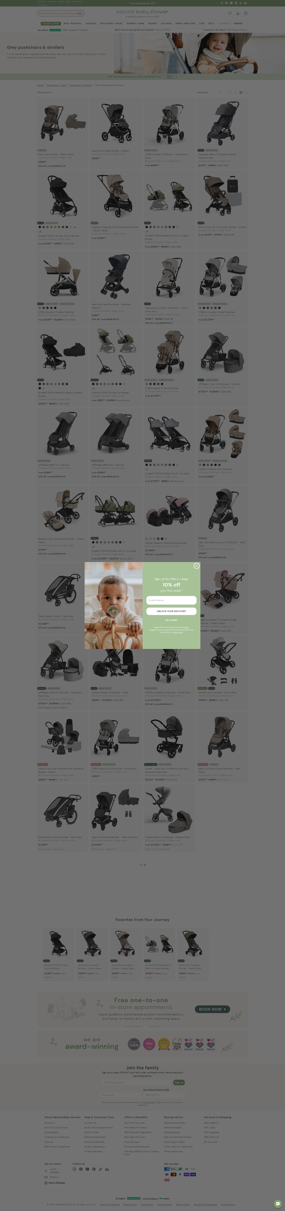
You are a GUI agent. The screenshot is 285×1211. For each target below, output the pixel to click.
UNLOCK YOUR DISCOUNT (171, 611)
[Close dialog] (196, 565)
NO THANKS (171, 620)
